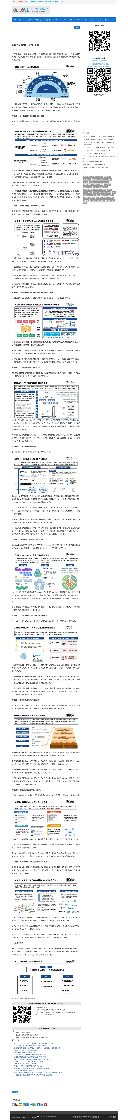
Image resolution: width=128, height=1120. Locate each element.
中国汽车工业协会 (102, 187)
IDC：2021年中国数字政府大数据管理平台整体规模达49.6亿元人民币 (34, 1043)
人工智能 (103, 190)
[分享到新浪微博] (16, 1104)
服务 (92, 20)
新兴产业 (28, 20)
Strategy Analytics (98, 184)
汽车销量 (98, 197)
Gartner (109, 179)
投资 (85, 20)
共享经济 (48, 20)
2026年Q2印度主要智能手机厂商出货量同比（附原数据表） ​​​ (99, 137)
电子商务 (111, 197)
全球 (85, 192)
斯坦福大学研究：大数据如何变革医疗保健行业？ (28, 1066)
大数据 (25, 49)
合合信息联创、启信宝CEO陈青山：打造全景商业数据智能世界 (32, 1068)
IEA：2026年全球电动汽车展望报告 (92, 161)
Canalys (100, 176)
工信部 (85, 195)
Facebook (102, 179)
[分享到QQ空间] (24, 1104)
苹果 (85, 203)
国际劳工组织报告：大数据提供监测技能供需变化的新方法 (31, 1045)
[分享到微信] (20, 1104)
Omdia (106, 182)
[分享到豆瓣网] (34, 1104)
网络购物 (107, 200)
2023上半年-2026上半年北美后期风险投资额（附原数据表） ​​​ (99, 147)
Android (94, 176)
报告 (20, 20)
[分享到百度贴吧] (31, 1104)
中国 (94, 187)
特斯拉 (105, 197)
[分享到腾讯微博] (27, 1104)
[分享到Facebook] (38, 1104)
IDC (90, 182)
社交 (71, 20)
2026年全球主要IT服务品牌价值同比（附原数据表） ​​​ (97, 153)
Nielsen (101, 182)
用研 (106, 20)
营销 (78, 20)
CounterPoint (87, 179)
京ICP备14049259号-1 (31, 1117)
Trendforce (107, 184)
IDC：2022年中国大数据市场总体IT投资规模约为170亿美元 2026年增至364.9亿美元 (38, 1072)
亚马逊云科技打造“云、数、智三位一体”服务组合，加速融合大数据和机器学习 (37, 1048)
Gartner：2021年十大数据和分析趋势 (25, 1063)
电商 (64, 20)
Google (86, 182)
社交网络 (92, 200)
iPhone (95, 182)
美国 (113, 200)
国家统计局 (102, 192)
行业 (99, 20)
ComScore (107, 176)
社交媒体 (86, 200)
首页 (14, 20)
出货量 (90, 192)
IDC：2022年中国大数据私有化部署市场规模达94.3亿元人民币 (32, 1059)
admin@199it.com (104, 1117)
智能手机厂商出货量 (89, 197)
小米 (113, 192)
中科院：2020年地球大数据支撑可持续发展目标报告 (29, 1061)
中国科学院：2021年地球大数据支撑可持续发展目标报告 (30, 1054)
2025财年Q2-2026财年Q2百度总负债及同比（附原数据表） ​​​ (99, 140)
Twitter (85, 187)
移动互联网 (100, 200)
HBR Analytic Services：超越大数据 (24, 1052)
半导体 (95, 192)
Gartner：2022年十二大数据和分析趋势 (25, 1050)
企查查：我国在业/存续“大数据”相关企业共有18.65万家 (30, 1057)
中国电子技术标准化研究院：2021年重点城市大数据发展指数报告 (33, 1075)
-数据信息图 (87, 176)
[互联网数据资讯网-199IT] (24, 10)
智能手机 (110, 195)
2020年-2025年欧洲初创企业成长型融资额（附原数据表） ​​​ (98, 150)
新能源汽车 (103, 195)
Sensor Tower (87, 184)
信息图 (109, 190)
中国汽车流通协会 (88, 190)
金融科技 (38, 20)
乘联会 (97, 190)
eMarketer (95, 179)
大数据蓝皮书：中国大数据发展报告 (24, 1070)
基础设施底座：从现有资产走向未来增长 (94, 164)
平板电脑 (91, 195)
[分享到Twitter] (41, 1104)
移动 (56, 20)
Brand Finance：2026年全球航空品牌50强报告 (95, 167)
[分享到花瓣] (45, 1104)
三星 (90, 187)
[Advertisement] (88, 10)
